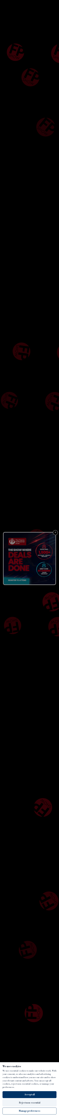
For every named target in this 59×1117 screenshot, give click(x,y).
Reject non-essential (29, 1102)
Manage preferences (29, 1111)
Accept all (29, 1094)
